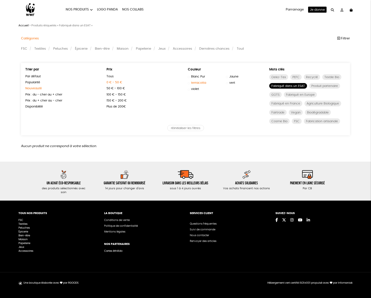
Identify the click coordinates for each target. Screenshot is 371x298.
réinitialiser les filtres (185, 128)
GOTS (275, 94)
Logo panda (107, 9)
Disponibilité (34, 106)
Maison (123, 48)
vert (232, 82)
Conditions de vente (117, 220)
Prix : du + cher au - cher (43, 100)
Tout (240, 48)
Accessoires (182, 48)
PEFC (296, 77)
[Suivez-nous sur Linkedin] (308, 220)
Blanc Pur (198, 76)
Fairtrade (277, 112)
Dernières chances (214, 48)
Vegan (296, 112)
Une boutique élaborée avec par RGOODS (51, 283)
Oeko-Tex (278, 77)
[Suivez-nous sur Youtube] (300, 220)
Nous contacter (199, 235)
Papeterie (143, 48)
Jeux (162, 48)
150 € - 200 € (116, 100)
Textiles (40, 48)
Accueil (23, 25)
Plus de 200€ (116, 106)
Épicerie (81, 48)
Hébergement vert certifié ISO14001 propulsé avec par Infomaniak (310, 283)
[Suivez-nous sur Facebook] (276, 220)
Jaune (234, 76)
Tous (110, 76)
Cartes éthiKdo (113, 251)
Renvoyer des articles (203, 241)
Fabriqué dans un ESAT (288, 86)
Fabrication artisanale (322, 121)
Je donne (317, 9)
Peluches (60, 48)
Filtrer (345, 38)
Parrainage (295, 9)
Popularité (32, 82)
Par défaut (33, 76)
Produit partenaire (324, 86)
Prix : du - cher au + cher (43, 94)
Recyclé (312, 77)
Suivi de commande (202, 229)
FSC (24, 48)
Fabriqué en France (285, 103)
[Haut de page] (362, 281)
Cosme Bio (279, 121)
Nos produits (77, 9)
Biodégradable (318, 112)
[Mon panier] (351, 9)
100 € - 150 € (116, 94)
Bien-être (102, 48)
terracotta (198, 82)
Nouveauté (33, 88)
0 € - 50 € (114, 82)
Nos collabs (133, 9)
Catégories (30, 38)
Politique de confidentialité (121, 226)
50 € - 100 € (115, 88)
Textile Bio (331, 77)
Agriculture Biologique (323, 103)
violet (195, 89)
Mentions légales (114, 231)
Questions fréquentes (203, 223)
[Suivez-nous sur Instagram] (292, 220)
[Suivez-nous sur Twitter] (284, 220)
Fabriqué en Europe (300, 94)
